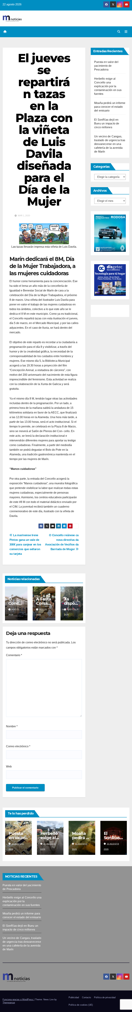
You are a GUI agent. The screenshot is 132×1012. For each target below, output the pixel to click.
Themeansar (9, 1002)
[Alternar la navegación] (126, 32)
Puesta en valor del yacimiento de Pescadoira (106, 65)
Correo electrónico (18, 746)
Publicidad (74, 997)
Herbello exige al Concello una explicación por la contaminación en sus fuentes (108, 86)
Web (9, 766)
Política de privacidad (105, 997)
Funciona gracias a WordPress (18, 999)
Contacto (86, 997)
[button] (118, 31)
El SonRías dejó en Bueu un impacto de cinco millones (106, 123)
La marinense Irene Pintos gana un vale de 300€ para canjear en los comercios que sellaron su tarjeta (25, 544)
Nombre (12, 726)
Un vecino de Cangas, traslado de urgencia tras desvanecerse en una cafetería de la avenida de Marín (109, 144)
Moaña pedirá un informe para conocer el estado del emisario (109, 107)
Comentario (14, 655)
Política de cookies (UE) (81, 1005)
